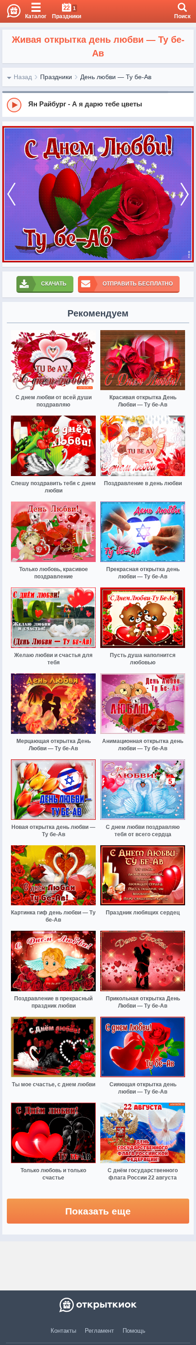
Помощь (134, 1330)
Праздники (56, 76)
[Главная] (10, 11)
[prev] (11, 194)
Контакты (63, 1330)
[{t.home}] (98, 1305)
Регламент (99, 1330)
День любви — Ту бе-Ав (115, 76)
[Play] (14, 105)
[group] (98, 104)
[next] (184, 194)
